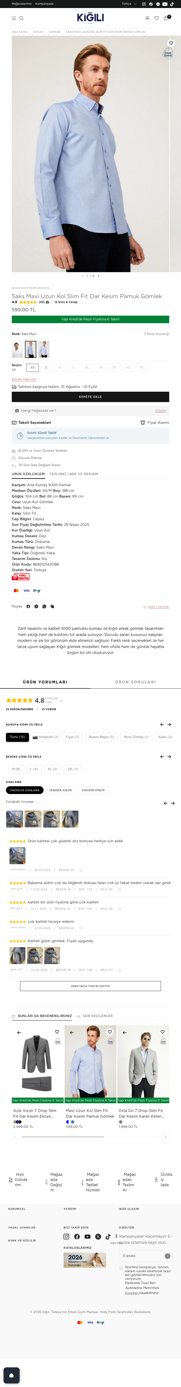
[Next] (99, 276)
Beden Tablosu (24, 379)
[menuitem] (22, 4)
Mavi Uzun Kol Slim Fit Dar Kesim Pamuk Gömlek (90, 1113)
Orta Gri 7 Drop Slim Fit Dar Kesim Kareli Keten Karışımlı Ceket (141, 1114)
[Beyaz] (17, 349)
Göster (160, 410)
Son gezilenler (98, 1016)
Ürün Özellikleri (28, 474)
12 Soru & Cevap (66, 302)
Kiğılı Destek (158, 607)
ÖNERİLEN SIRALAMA (25, 790)
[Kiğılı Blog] (116, 1237)
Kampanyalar (44, 3)
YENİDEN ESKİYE (60, 790)
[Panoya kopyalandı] (53, 606)
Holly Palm (108, 1312)
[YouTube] (165, 4)
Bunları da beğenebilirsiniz (45, 1016)
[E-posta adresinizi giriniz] (167, 1256)
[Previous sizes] (25, 1097)
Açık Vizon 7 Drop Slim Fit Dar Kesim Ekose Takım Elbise (34, 1114)
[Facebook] (150, 4)
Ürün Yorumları (45, 682)
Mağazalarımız (22, 3)
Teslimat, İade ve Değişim (74, 474)
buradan (132, 1293)
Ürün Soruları (135, 682)
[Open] (12, 1375)
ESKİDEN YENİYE (93, 790)
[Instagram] (143, 4)
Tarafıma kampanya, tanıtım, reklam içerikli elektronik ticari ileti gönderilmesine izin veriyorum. (148, 1273)
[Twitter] (157, 4)
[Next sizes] (51, 1097)
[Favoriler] (156, 18)
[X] (37, 606)
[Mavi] (43, 349)
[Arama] (21, 18)
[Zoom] (90, 154)
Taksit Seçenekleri (34, 423)
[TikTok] (172, 4)
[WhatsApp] (45, 606)
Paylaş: (17, 606)
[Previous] (15, 1137)
